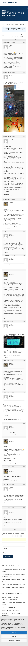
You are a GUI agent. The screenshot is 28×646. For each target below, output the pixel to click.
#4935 (24, 392)
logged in (11, 196)
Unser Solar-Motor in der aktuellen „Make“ (13, 584)
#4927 (24, 231)
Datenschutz (15, 644)
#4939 (24, 466)
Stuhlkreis (12, 24)
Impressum (20, 644)
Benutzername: (6, 544)
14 (18, 36)
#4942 (24, 507)
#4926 (24, 199)
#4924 (24, 136)
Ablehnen (14, 636)
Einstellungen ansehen (14, 640)
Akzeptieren (14, 632)
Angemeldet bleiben (8, 553)
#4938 (24, 437)
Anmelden (7, 556)
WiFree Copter (18, 24)
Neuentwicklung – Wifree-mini (10, 610)
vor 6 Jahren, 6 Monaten (15, 29)
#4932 (24, 321)
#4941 (24, 484)
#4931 (24, 270)
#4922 (24, 72)
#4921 (24, 42)
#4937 (24, 423)
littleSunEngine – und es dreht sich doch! (13, 587)
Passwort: (5, 548)
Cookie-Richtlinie (8, 644)
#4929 (24, 255)
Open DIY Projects (6, 24)
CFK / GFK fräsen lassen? (8, 607)
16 (22, 36)
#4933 (24, 360)
